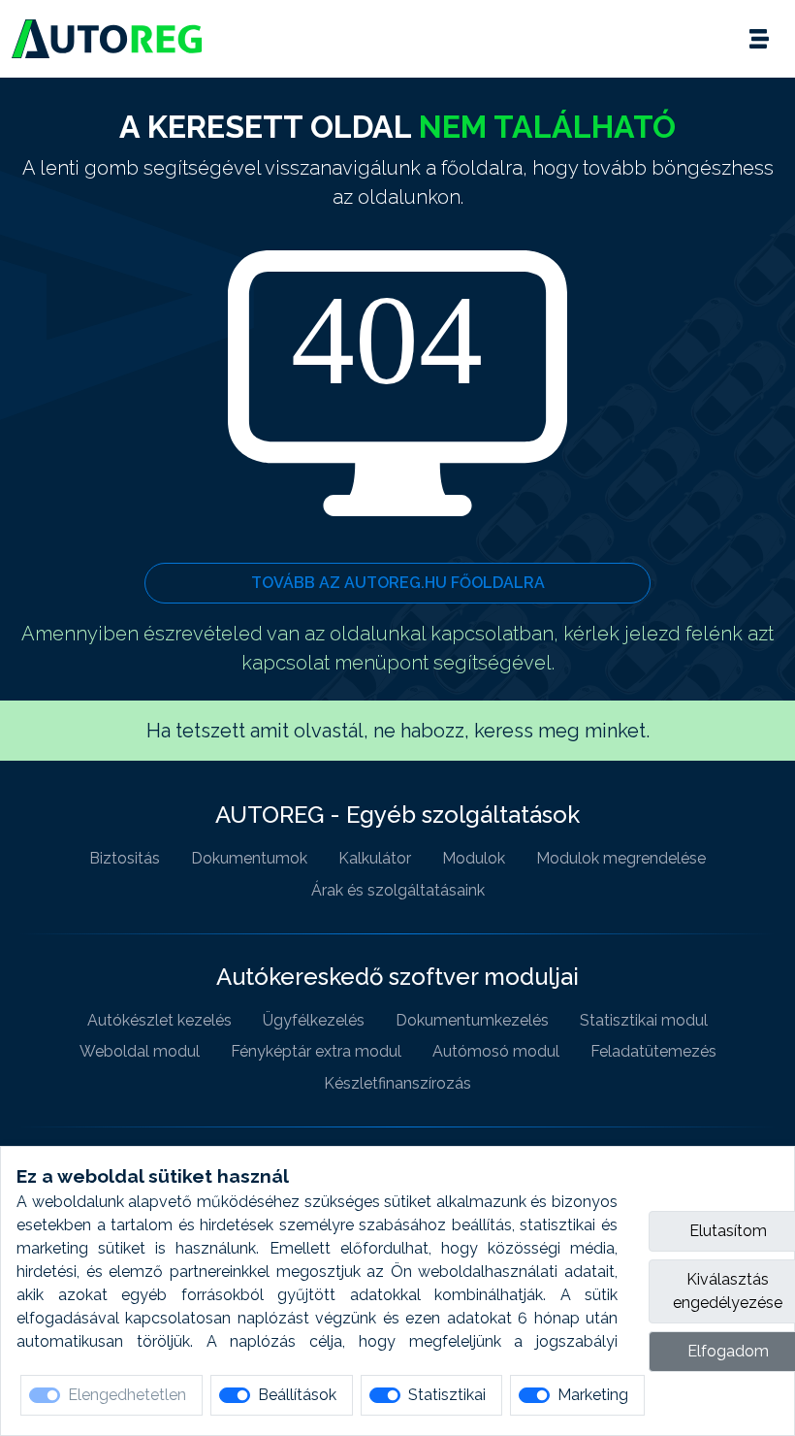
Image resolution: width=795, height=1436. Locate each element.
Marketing (592, 1395)
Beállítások (297, 1395)
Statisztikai (447, 1395)
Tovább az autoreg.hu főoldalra (398, 582)
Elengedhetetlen (127, 1395)
